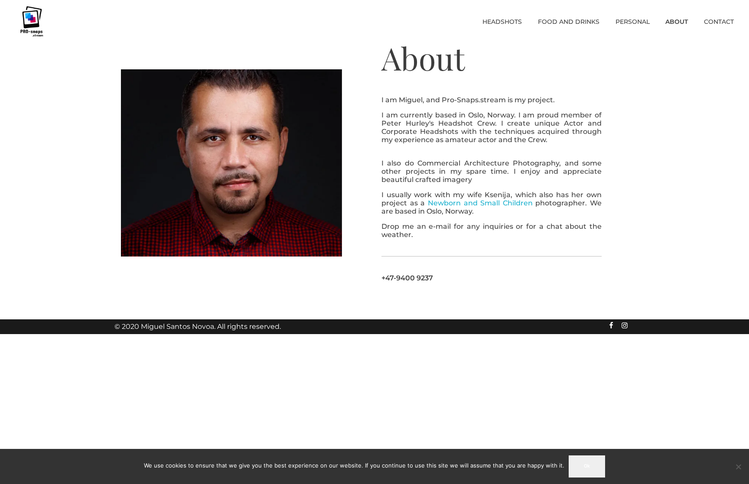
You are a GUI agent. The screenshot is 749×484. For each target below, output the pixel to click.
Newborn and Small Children (480, 203)
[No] (738, 466)
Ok (587, 466)
